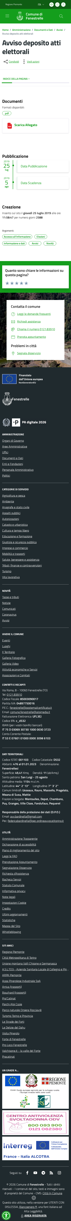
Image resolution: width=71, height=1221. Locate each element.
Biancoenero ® (28, 1207)
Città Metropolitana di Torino (19, 957)
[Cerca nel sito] (61, 16)
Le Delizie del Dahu (13, 1027)
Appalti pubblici (11, 513)
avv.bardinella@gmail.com (26, 816)
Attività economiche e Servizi (19, 669)
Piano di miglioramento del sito (20, 850)
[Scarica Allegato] (10, 126)
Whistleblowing (11, 932)
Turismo (6, 571)
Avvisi (59, 30)
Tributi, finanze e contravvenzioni (22, 565)
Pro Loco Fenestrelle (14, 1045)
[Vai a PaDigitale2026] (24, 422)
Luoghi (6, 646)
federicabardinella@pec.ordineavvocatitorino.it (36, 821)
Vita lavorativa (11, 577)
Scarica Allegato (25, 124)
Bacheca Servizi (11, 879)
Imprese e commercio (15, 548)
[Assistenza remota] (33, 1197)
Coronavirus (9, 614)
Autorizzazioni (10, 519)
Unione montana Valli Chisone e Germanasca (29, 963)
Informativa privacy (13, 891)
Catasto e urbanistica (15, 524)
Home (5, 30)
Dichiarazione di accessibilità (19, 844)
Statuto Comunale (13, 885)
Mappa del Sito (11, 926)
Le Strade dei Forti (13, 1021)
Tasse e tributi (10, 597)
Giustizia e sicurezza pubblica (19, 542)
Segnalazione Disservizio (17, 868)
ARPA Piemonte (11, 975)
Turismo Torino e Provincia (17, 1016)
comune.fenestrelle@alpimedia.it (30, 712)
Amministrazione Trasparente (20, 838)
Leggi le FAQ (9, 856)
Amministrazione (21, 30)
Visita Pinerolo (10, 1033)
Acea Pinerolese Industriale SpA (21, 981)
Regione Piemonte (13, 4)
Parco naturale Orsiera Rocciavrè (22, 1010)
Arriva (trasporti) (12, 987)
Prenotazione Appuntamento (19, 862)
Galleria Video (10, 663)
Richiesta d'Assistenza (15, 873)
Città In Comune (52, 1193)
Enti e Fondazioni (12, 464)
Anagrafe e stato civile (15, 507)
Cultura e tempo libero (15, 530)
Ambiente (8, 501)
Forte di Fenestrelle (14, 1039)
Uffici (5, 452)
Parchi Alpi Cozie (12, 1004)
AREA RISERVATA (35, 1215)
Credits (6, 908)
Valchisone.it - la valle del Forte (21, 1051)
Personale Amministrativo (17, 470)
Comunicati (9, 608)
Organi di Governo (13, 440)
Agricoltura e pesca (13, 495)
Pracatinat (8, 1056)
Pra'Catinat (9, 998)
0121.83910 (14, 694)
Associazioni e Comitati (16, 675)
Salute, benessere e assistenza (20, 559)
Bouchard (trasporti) (14, 992)
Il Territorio (8, 652)
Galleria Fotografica (13, 658)
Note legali (8, 897)
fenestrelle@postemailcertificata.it (31, 707)
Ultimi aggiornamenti (14, 914)
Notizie (6, 603)
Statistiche (8, 920)
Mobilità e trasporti (13, 554)
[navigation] (7, 16)
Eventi (6, 640)
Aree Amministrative (14, 446)
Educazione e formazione (17, 536)
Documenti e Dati (43, 30)
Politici (6, 475)
